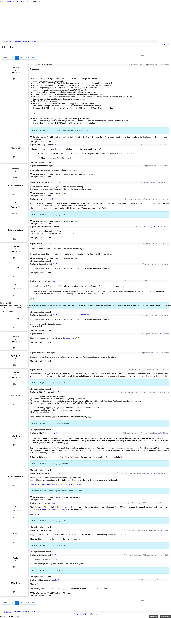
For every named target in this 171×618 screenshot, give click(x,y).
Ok (3, 311)
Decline (11, 311)
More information (86, 315)
